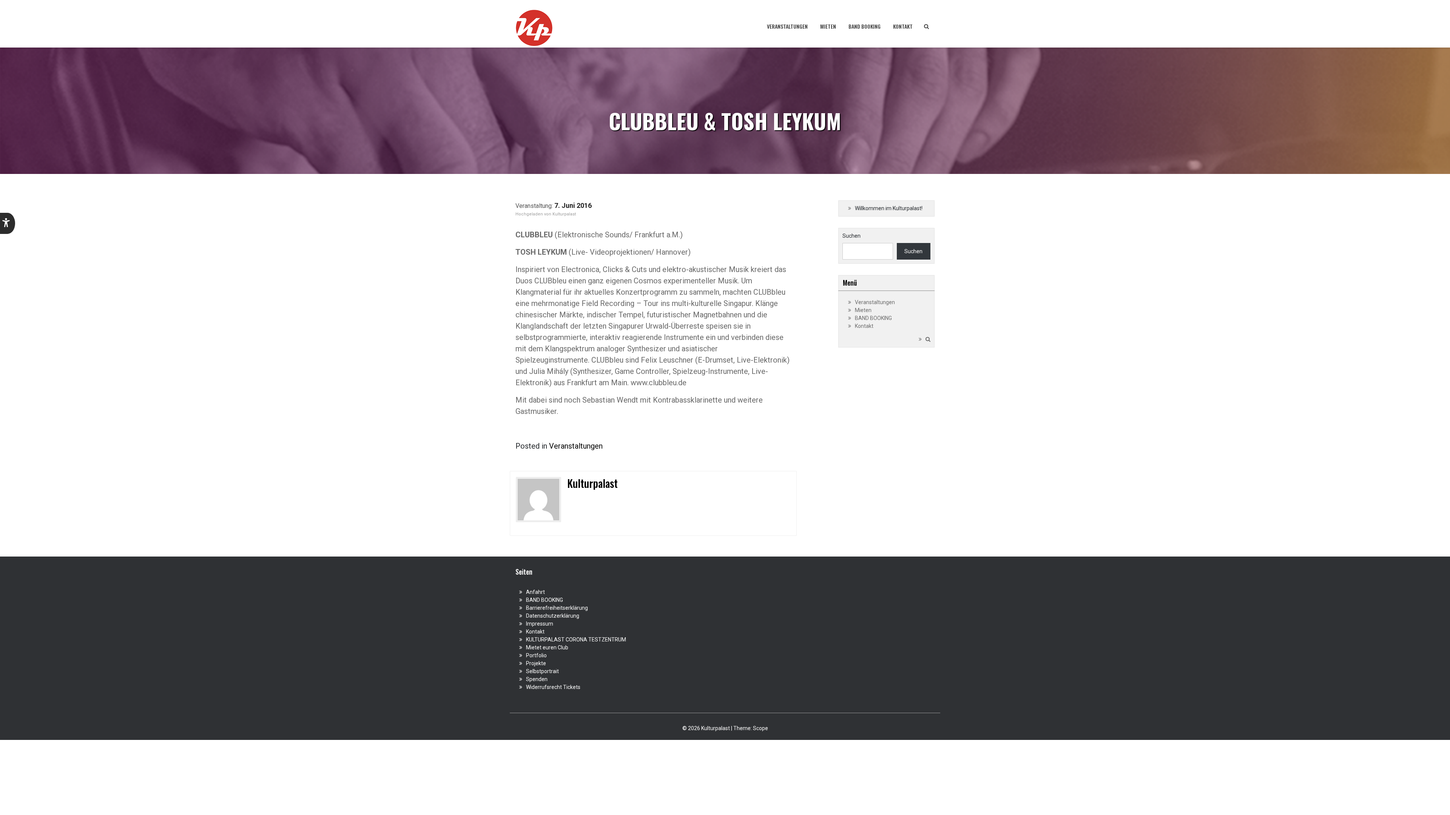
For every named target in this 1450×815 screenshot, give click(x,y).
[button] (7, 223)
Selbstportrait (542, 671)
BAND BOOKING (864, 26)
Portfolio (536, 655)
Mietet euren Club (547, 647)
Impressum (539, 624)
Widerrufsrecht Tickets (553, 687)
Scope (760, 728)
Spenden (537, 679)
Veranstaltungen (787, 26)
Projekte (536, 663)
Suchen (851, 236)
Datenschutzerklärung (552, 616)
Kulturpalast (564, 214)
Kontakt (903, 26)
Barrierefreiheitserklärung (557, 608)
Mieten (828, 26)
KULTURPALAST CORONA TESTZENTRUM (576, 640)
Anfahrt (535, 592)
